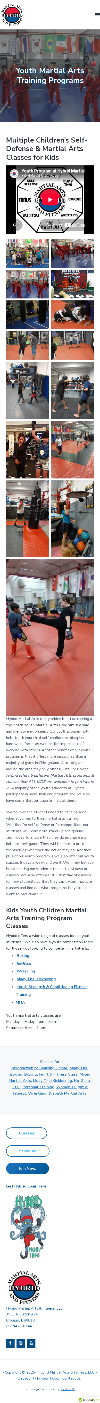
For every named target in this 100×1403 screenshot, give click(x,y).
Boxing (23, 955)
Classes (26, 1133)
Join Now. (27, 1168)
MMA (20, 1002)
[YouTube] (31, 1343)
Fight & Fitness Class (58, 1074)
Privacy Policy (48, 1378)
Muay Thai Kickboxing (36, 979)
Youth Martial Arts (69, 1093)
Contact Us (71, 1378)
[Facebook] (10, 1343)
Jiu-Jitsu (24, 963)
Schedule (28, 1151)
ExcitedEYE (68, 1389)
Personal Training (38, 1087)
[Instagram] (21, 1343)
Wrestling (26, 971)
